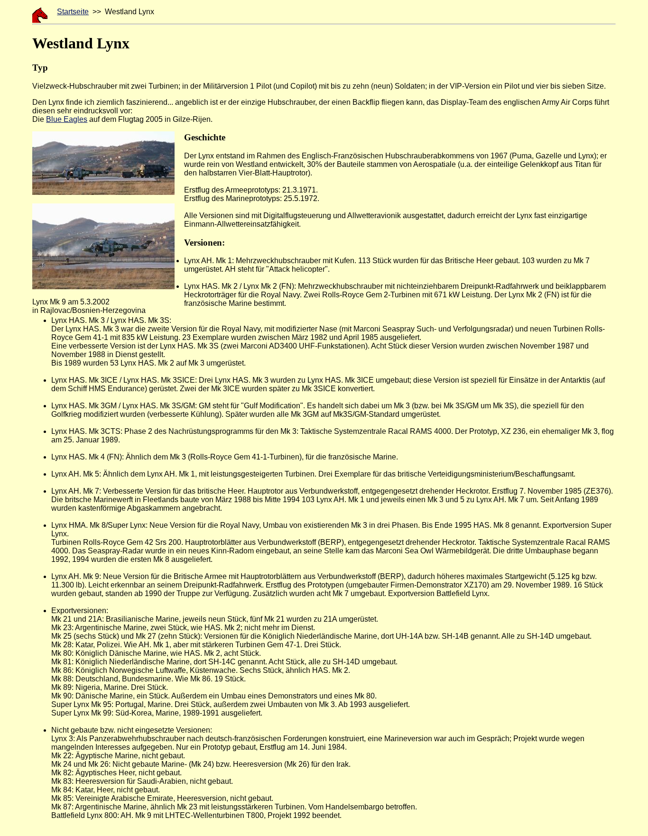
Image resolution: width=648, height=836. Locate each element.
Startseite (73, 12)
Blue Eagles (66, 119)
